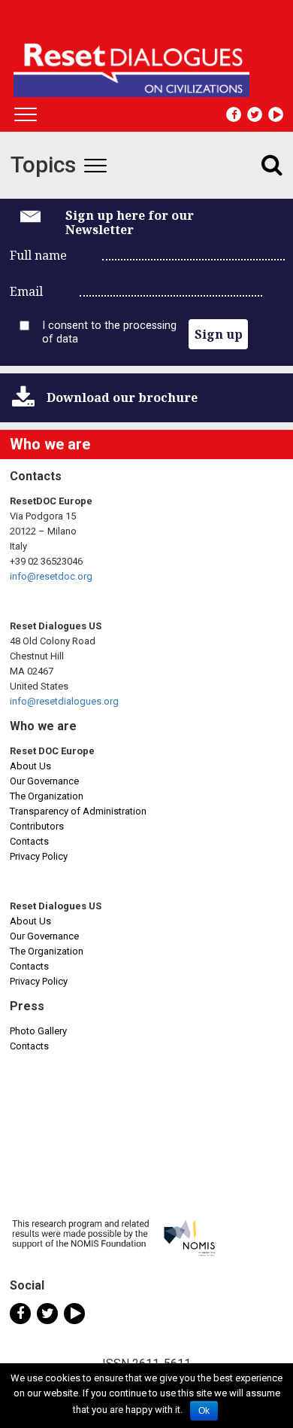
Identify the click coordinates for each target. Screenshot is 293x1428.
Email (26, 291)
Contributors (37, 826)
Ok (204, 1410)
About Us (30, 766)
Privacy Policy (39, 856)
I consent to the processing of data (109, 332)
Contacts (29, 841)
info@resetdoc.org (51, 576)
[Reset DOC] (148, 63)
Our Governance (44, 781)
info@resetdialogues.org (64, 701)
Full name (38, 255)
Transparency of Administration (78, 811)
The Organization (46, 796)
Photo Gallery (38, 1031)
